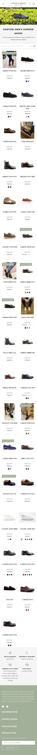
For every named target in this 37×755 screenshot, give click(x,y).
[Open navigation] (3, 3)
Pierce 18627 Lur (9, 353)
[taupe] (29, 327)
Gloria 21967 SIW (27, 317)
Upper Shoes (9, 719)
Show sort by (17, 46)
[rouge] (28, 398)
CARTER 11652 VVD (27, 564)
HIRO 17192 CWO (27, 459)
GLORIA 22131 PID (9, 212)
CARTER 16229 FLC (10, 142)
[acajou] (26, 468)
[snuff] (10, 468)
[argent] (21, 539)
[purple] (28, 610)
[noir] (10, 187)
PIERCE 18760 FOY (9, 388)
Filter (4, 46)
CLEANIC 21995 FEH (9, 247)
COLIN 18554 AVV (27, 142)
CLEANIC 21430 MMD (10, 529)
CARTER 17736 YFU (27, 388)
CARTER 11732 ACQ (27, 494)
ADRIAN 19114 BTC (10, 71)
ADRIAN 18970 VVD (10, 317)
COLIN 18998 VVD (9, 282)
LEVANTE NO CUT (9, 494)
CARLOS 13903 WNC (27, 423)
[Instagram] (7, 706)
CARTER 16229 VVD (9, 564)
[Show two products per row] (34, 46)
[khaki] (29, 539)
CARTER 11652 (27, 600)
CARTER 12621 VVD (9, 635)
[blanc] (8, 539)
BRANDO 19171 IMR (27, 177)
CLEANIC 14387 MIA (27, 529)
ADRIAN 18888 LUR (27, 353)
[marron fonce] (8, 187)
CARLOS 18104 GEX (10, 459)
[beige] (26, 116)
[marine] (26, 398)
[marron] (28, 81)
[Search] (29, 3)
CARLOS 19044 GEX (27, 247)
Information (10, 712)
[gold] (25, 292)
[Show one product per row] (31, 46)
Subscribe (9, 747)
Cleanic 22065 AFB (27, 212)
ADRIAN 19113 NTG (9, 177)
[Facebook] (3, 706)
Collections (9, 726)
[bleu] (26, 81)
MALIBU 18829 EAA (27, 71)
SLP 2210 (9, 600)
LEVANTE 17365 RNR (9, 423)
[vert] (28, 433)
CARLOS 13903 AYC (10, 106)
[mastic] (33, 539)
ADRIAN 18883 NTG (27, 282)
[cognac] (27, 539)
